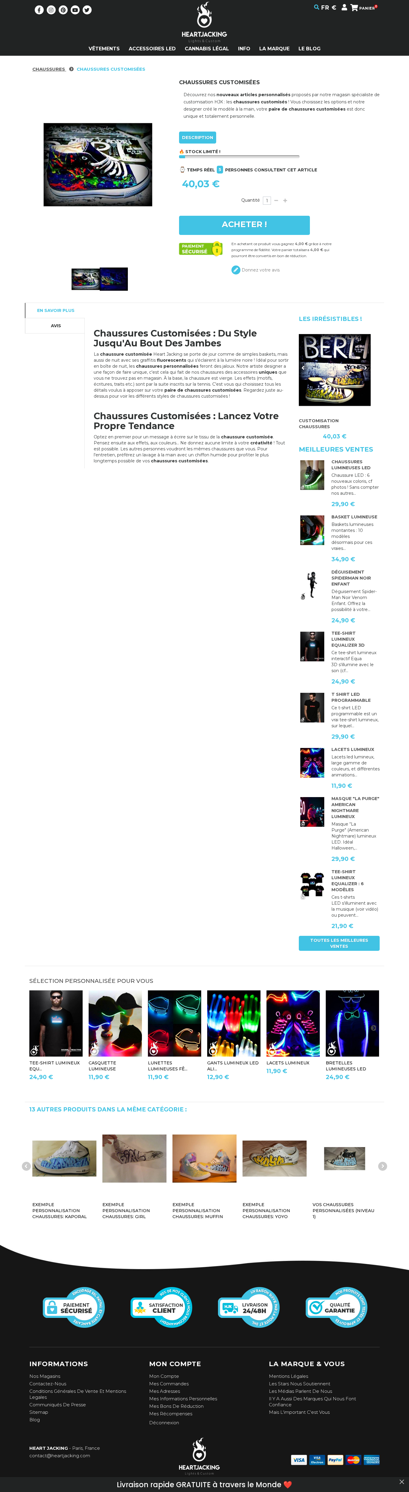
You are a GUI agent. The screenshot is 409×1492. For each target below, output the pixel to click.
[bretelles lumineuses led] (352, 1023)
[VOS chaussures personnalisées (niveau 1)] (345, 1158)
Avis (56, 325)
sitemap (38, 1412)
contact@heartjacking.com (59, 1455)
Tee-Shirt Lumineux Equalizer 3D (348, 639)
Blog (34, 1419)
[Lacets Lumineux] (312, 762)
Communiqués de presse (57, 1404)
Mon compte (164, 1376)
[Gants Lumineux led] (233, 1023)
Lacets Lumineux (352, 749)
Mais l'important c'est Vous (299, 1412)
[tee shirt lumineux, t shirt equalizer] (312, 885)
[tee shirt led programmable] (312, 707)
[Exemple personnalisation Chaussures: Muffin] (204, 1158)
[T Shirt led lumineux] (312, 646)
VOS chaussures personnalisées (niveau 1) (343, 1210)
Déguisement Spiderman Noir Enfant (351, 578)
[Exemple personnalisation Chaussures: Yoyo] (275, 1158)
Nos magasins (44, 1376)
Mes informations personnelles (183, 1399)
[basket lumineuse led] (312, 530)
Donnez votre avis (260, 270)
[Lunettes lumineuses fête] (174, 1023)
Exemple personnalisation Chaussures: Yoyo (266, 1210)
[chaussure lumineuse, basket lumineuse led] (312, 475)
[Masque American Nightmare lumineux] (312, 812)
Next (365, 367)
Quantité (250, 200)
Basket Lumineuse (354, 517)
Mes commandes (169, 1384)
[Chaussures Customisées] (86, 279)
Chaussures (49, 69)
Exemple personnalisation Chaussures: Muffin (197, 1210)
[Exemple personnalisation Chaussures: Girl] (134, 1158)
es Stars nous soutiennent (301, 1384)
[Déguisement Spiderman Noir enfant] (312, 585)
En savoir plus (56, 310)
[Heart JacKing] (204, 33)
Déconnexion (164, 1422)
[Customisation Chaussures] (335, 370)
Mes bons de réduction (176, 1406)
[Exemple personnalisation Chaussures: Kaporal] (64, 1158)
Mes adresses (164, 1391)
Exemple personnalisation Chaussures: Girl (126, 1210)
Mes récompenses (170, 1413)
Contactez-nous (47, 1384)
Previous (303, 367)
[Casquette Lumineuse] (115, 1023)
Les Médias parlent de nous (300, 1391)
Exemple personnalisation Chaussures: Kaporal (59, 1210)
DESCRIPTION (197, 137)
